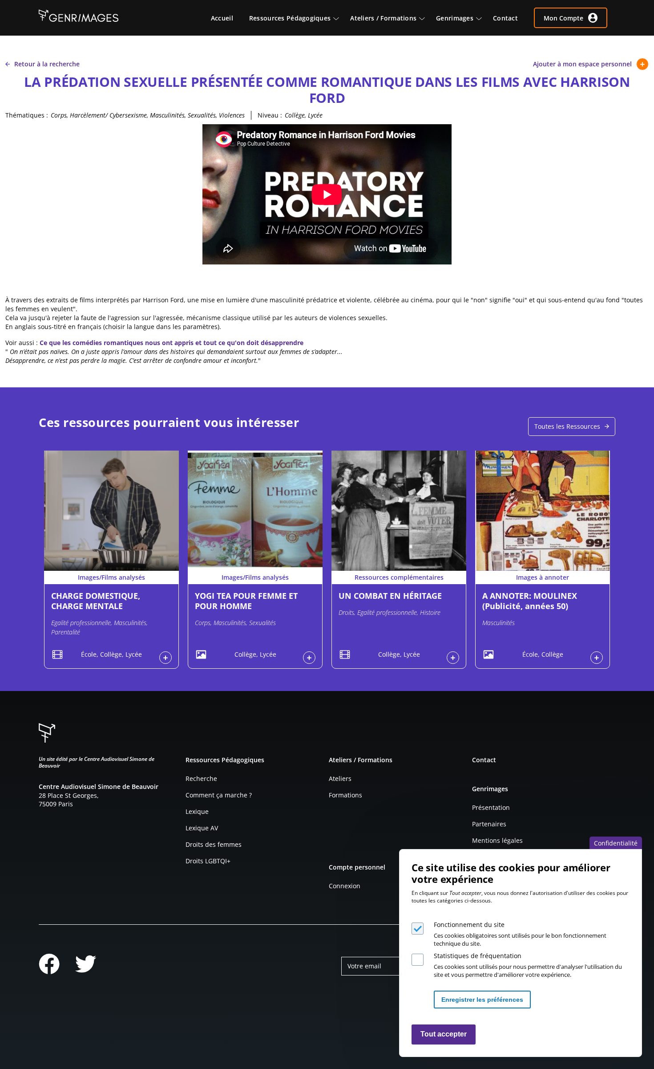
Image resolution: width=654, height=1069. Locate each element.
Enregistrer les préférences (482, 999)
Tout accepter (443, 1034)
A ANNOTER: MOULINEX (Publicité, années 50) (529, 600)
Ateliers (340, 778)
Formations (345, 795)
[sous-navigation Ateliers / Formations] (426, 18)
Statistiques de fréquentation (477, 955)
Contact (484, 760)
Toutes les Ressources (567, 426)
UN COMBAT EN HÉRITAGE (390, 595)
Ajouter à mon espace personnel (582, 64)
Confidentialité (616, 843)
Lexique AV (202, 828)
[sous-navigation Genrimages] (483, 18)
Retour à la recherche (47, 64)
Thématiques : (26, 115)
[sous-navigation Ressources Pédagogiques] (340, 18)
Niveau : (270, 115)
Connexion (344, 886)
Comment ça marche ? (219, 795)
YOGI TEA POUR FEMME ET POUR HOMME (246, 600)
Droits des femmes (214, 844)
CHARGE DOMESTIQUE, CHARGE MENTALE (95, 600)
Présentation (491, 807)
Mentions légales (497, 840)
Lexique (197, 811)
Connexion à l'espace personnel (165, 657)
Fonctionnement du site (469, 924)
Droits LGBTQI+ (208, 861)
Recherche (201, 778)
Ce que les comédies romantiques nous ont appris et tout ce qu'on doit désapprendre (171, 342)
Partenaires (489, 824)
